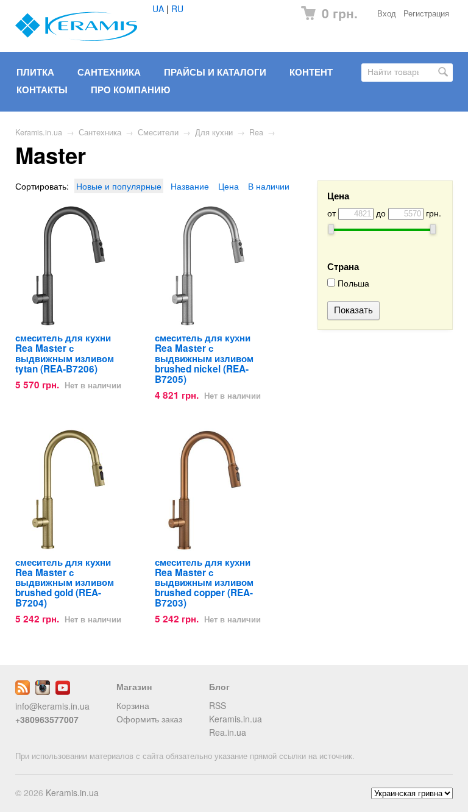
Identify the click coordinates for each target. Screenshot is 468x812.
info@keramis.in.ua (52, 706)
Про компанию (130, 89)
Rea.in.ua (227, 732)
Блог (219, 686)
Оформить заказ (149, 719)
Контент (311, 72)
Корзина (132, 705)
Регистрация (426, 13)
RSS (217, 705)
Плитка (35, 72)
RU (177, 8)
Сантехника (109, 72)
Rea (256, 132)
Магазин (134, 686)
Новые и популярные (118, 186)
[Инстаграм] (42, 691)
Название (190, 186)
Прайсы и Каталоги (215, 72)
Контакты (42, 89)
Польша (352, 283)
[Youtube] (62, 691)
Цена (228, 186)
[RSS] (22, 691)
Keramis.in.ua (38, 132)
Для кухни (214, 132)
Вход (386, 13)
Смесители (158, 132)
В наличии (268, 186)
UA (158, 8)
